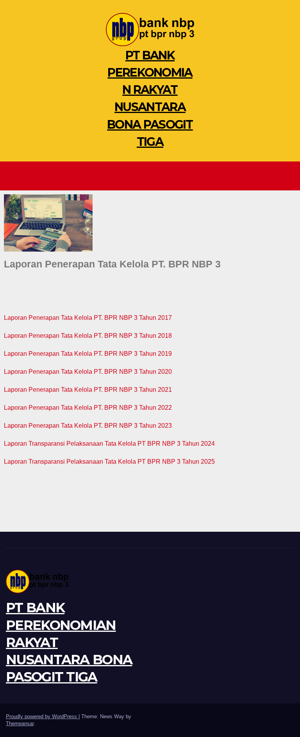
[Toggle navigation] (152, 176)
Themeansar (20, 723)
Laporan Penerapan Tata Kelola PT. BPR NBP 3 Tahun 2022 (88, 407)
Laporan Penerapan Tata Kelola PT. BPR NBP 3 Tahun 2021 (88, 389)
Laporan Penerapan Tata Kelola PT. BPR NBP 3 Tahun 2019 (88, 353)
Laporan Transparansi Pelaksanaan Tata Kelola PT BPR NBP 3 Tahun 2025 (109, 461)
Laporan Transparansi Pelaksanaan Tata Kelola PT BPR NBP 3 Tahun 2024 (109, 443)
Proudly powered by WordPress (42, 716)
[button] (288, 175)
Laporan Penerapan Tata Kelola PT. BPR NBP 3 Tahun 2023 (88, 425)
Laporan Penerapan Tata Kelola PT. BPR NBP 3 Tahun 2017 (88, 317)
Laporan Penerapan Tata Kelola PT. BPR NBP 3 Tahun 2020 (88, 371)
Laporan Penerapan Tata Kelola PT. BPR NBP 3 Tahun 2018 (88, 335)
